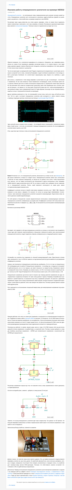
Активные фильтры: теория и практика (43, 475)
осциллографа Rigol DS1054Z (46, 98)
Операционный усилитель (14, 15)
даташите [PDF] (30, 318)
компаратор (59, 175)
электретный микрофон (22, 26)
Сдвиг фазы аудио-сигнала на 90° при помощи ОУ (30, 477)
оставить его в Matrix (49, 482)
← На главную (11, 4)
